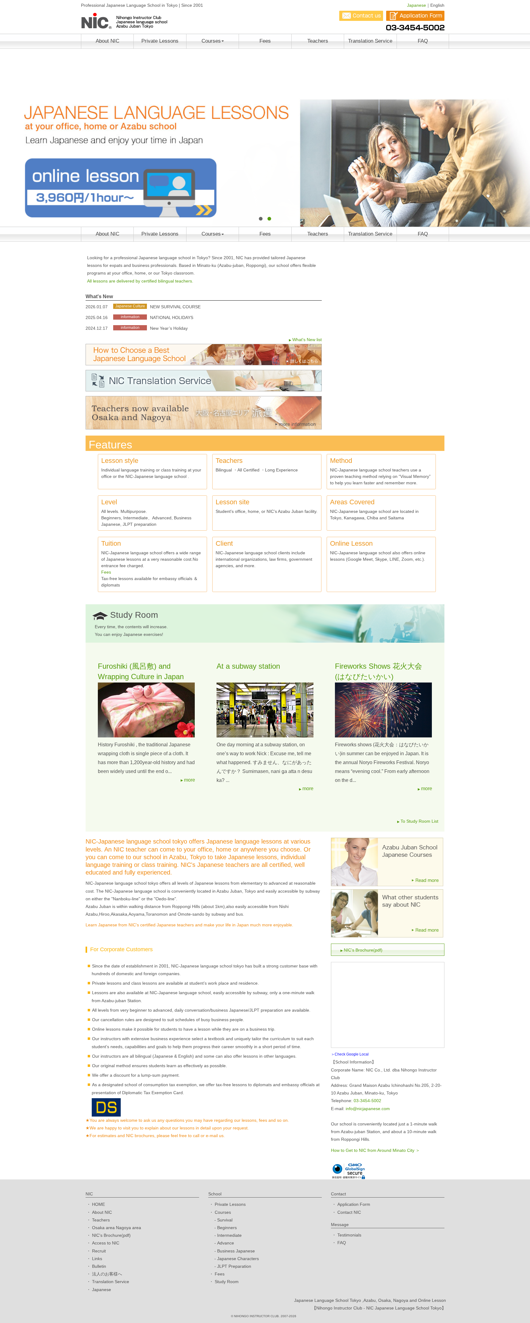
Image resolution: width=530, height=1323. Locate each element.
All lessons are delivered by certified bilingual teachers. (140, 281)
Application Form (353, 1204)
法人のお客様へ (107, 1273)
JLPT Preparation (234, 1266)
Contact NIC (349, 1212)
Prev (8, 137)
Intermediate (229, 1235)
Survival (224, 1219)
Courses (211, 41)
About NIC (107, 41)
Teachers (317, 41)
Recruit (99, 1250)
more (189, 780)
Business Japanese (236, 1250)
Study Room (227, 1281)
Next (522, 137)
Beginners (227, 1227)
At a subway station (248, 666)
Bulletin (99, 1266)
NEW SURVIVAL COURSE (175, 306)
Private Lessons (160, 41)
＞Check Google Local (350, 1054)
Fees (265, 41)
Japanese (416, 5)
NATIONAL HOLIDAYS (171, 317)
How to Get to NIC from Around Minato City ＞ (375, 1150)
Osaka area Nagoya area (116, 1227)
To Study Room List (419, 821)
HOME (98, 1204)
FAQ (423, 41)
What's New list (307, 339)
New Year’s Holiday (169, 328)
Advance (225, 1242)
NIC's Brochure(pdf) (363, 950)
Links (97, 1258)
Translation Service (370, 41)
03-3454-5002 (367, 1100)
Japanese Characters (238, 1258)
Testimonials (349, 1235)
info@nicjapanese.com (368, 1108)
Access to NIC (105, 1242)
